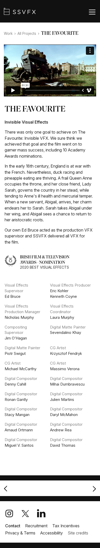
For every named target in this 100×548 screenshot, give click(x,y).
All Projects (26, 33)
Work (8, 33)
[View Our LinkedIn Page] (45, 513)
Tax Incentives (65, 525)
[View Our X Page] (29, 513)
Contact (12, 525)
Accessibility (51, 532)
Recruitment (36, 525)
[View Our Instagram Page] (13, 513)
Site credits (78, 532)
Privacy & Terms (20, 532)
